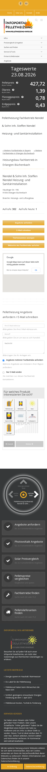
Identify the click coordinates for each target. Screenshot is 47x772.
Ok (36, 270)
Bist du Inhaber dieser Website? (18, 270)
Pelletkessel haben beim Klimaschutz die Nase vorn (22, 688)
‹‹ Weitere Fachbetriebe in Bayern (17, 150)
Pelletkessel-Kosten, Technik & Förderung (23, 703)
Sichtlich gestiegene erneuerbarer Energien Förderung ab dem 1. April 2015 (23, 696)
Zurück (10, 444)
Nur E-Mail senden (14, 372)
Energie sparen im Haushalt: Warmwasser (23, 676)
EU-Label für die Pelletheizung (18, 682)
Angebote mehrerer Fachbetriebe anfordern (24, 360)
